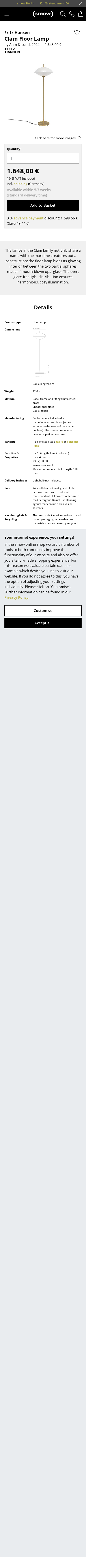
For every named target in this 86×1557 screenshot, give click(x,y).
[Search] (63, 14)
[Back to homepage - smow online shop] (43, 14)
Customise (43, 610)
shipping (20, 183)
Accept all (43, 623)
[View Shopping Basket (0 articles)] (80, 14)
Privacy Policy (16, 597)
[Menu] (7, 14)
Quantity (13, 149)
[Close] (80, 3)
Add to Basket (42, 205)
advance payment (28, 218)
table (59, 442)
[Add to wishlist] (77, 32)
